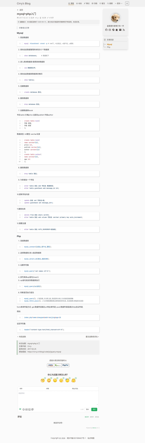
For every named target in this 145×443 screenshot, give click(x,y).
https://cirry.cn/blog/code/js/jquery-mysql (44, 352)
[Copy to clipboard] (97, 43)
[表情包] (26, 409)
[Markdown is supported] (20, 409)
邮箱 (47, 389)
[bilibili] (110, 30)
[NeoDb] (117, 30)
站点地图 (91, 438)
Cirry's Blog (23, 3)
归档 (95, 3)
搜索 (111, 3)
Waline (94, 428)
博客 (72, 3)
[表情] (23, 409)
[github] (106, 30)
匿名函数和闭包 (92, 336)
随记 (87, 3)
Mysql (109, 44)
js (38, 18)
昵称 (21, 389)
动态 (80, 3)
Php (108, 47)
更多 (119, 3)
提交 (94, 409)
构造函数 (22, 336)
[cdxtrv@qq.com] (120, 30)
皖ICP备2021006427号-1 (76, 438)
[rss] (124, 30)
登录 (87, 409)
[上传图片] (29, 409)
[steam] (113, 30)
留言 (103, 3)
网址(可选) (75, 389)
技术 (32, 18)
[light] (127, 3)
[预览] (32, 409)
